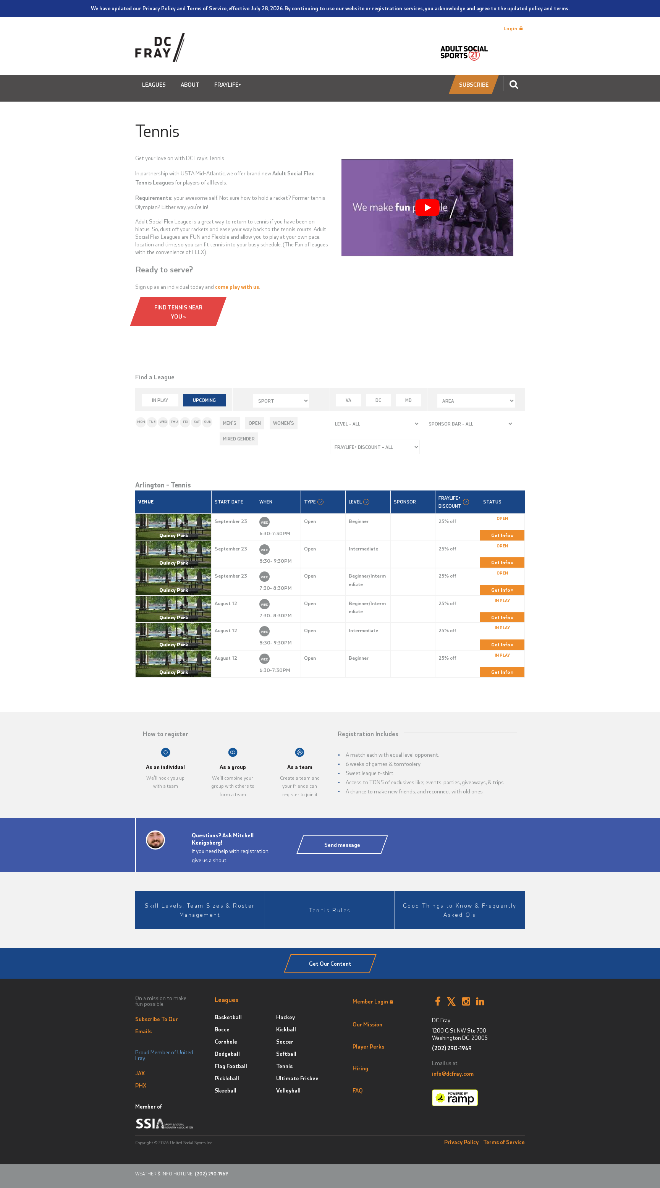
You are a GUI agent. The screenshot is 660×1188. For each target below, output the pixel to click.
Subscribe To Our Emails (156, 1025)
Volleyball (288, 1090)
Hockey (285, 1017)
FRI (185, 421)
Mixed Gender (239, 438)
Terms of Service (206, 8)
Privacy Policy (159, 8)
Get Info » (502, 535)
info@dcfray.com (453, 1073)
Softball (286, 1053)
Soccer (284, 1041)
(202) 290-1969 (452, 1048)
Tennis (284, 1066)
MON (141, 421)
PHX (140, 1085)
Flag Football (231, 1066)
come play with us (237, 286)
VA (348, 400)
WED (163, 421)
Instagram (466, 1001)
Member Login (370, 1001)
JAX (140, 1073)
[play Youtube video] (427, 207)
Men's (229, 423)
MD (408, 400)
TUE (152, 421)
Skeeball (225, 1090)
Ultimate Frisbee (297, 1078)
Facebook (437, 1001)
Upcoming (204, 400)
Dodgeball (227, 1053)
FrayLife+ (227, 84)
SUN (208, 421)
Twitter (451, 1001)
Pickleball (227, 1078)
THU (174, 421)
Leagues (154, 84)
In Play (160, 400)
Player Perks (368, 1046)
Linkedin (480, 1001)
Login (511, 28)
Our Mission (367, 1024)
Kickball (286, 1029)
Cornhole (226, 1041)
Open (255, 423)
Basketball (228, 1017)
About (190, 84)
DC (378, 400)
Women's (283, 423)
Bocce (222, 1029)
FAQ (358, 1090)
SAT (197, 421)
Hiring (360, 1068)
